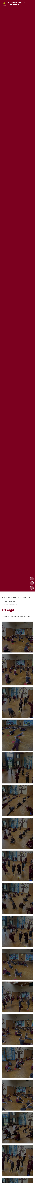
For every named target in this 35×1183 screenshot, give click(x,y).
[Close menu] (30, 3)
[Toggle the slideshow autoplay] (32, 588)
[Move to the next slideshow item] (32, 578)
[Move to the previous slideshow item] (32, 583)
